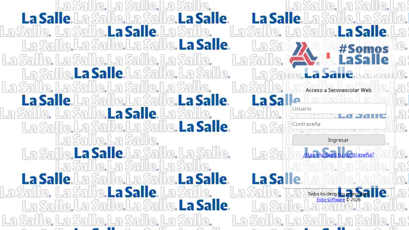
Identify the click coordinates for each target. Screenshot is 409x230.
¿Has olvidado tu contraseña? (338, 154)
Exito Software (331, 200)
